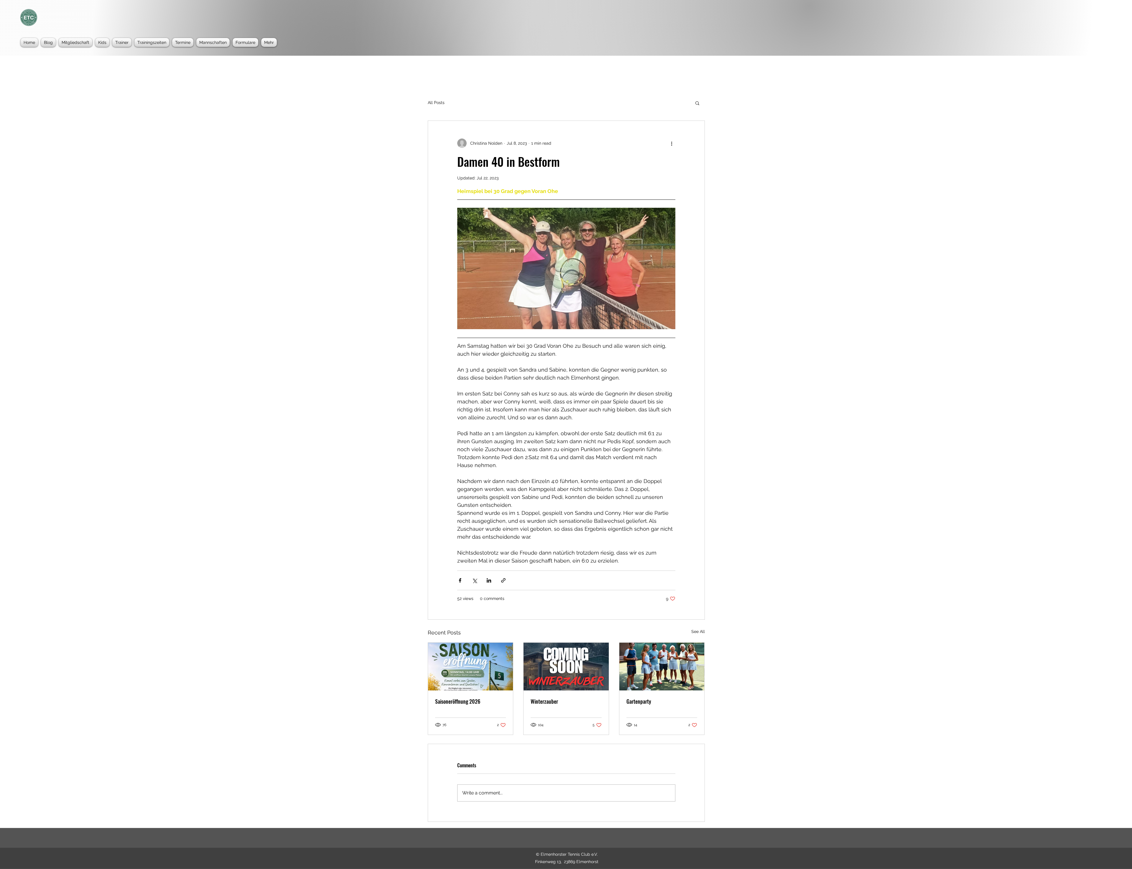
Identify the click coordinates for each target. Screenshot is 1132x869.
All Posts (436, 102)
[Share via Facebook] (460, 580)
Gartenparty (638, 701)
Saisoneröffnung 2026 (457, 701)
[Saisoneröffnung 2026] (470, 666)
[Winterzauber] (566, 666)
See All (698, 631)
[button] (697, 102)
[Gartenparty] (662, 666)
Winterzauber (544, 701)
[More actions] (671, 143)
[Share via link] (503, 580)
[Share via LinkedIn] (489, 580)
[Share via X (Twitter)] (474, 580)
